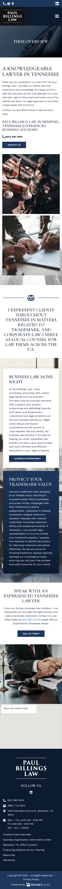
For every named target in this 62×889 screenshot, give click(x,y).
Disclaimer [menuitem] (9, 860)
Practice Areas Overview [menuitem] (17, 834)
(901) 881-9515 (30, 619)
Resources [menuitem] (9, 855)
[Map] (12, 3)
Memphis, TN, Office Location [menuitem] (20, 844)
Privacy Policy (31, 879)
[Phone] (4, 3)
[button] (57, 16)
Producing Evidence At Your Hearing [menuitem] (24, 849)
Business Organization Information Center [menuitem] (27, 839)
